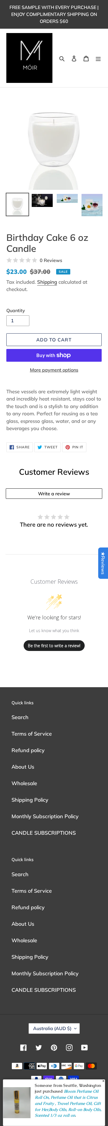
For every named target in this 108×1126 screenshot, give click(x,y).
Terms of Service (32, 733)
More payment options (54, 370)
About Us (23, 766)
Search (20, 717)
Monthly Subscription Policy (45, 816)
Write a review (54, 493)
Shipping (47, 282)
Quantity (15, 310)
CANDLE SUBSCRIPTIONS (44, 833)
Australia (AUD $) (52, 1028)
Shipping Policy (30, 799)
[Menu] (98, 58)
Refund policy (28, 750)
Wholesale (24, 783)
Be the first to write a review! (54, 645)
